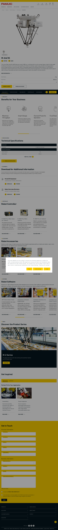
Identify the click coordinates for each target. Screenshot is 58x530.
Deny (29, 269)
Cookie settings (38, 269)
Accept (47, 269)
